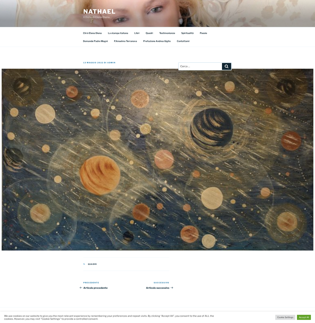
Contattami (183, 41)
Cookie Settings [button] (285, 317)
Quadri (149, 33)
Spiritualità (187, 33)
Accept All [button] (304, 317)
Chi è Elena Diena (92, 33)
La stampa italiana (118, 33)
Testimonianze (167, 33)
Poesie (203, 33)
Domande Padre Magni (95, 41)
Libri (136, 33)
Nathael (99, 11)
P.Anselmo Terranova (125, 41)
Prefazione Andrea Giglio (157, 41)
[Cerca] (226, 66)
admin (111, 62)
